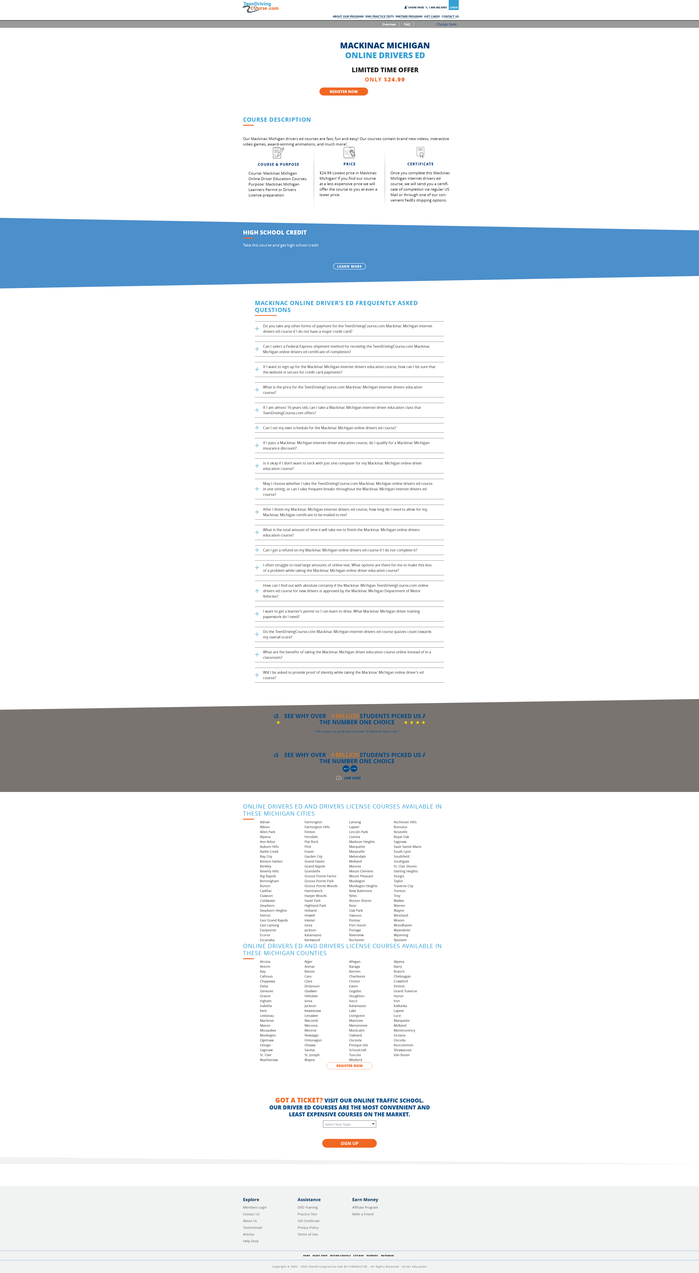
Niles (353, 895)
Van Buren (402, 1055)
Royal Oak (401, 837)
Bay (263, 971)
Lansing (355, 822)
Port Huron (357, 925)
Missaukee (268, 1030)
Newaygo (312, 1035)
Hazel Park (313, 900)
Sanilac (310, 1050)
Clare (308, 981)
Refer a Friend (363, 1214)
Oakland (355, 1035)
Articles (248, 1234)
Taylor (398, 881)
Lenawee (311, 1015)
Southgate (401, 861)
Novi (352, 905)
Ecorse (265, 935)
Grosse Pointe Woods (321, 886)
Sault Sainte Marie (407, 846)
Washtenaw (269, 1060)
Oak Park (356, 910)
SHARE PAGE (416, 7)
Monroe (355, 866)
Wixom (399, 920)
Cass (308, 976)
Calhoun (266, 976)
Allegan (354, 961)
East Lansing (269, 925)
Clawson (266, 895)
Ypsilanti (400, 940)
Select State (320, 1255)
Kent (263, 1010)
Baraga (354, 966)
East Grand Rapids (274, 920)
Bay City (266, 856)
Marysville (357, 851)
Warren (399, 905)
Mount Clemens (361, 871)
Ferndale (311, 837)
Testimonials (252, 1227)
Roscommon (403, 1045)
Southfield (401, 856)
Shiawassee (403, 1050)
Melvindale (357, 856)
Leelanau (267, 1015)
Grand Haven (315, 861)
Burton (265, 886)
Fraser (309, 851)
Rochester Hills (405, 822)
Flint (308, 846)
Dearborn (267, 905)
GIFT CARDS (432, 16)
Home (306, 1255)
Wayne (399, 910)
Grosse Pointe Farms (320, 876)
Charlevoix (357, 976)
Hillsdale (311, 996)
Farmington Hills (317, 827)
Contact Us (251, 1214)
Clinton (354, 981)
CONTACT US (450, 16)
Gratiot (265, 996)
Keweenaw (313, 1010)
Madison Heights (362, 841)
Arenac (310, 966)
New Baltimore (360, 891)
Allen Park (267, 832)
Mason (265, 1025)
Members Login (255, 1207)
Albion (265, 827)
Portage (355, 930)
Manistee (356, 1020)
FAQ (407, 24)
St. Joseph (312, 1055)
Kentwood (312, 940)
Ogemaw (267, 1040)
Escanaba (267, 940)
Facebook (372, 1255)
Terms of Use (308, 1234)
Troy (397, 895)
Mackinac (267, 1020)
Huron (398, 996)
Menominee (358, 1025)
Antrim (265, 966)
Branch (399, 971)
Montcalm (357, 1030)
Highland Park (315, 905)
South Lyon (402, 851)
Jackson (310, 930)
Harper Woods (316, 895)
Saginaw (400, 841)
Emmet (399, 986)
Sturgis (399, 876)
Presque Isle (358, 1045)
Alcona (265, 961)
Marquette (357, 846)
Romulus (400, 827)
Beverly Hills (269, 871)
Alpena (265, 837)
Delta (264, 986)
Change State (447, 24)
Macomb (311, 1020)
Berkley (265, 866)
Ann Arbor (267, 841)
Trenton (400, 891)
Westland (401, 915)
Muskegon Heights (363, 886)
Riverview (356, 935)
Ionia (308, 925)
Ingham (266, 1001)
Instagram (387, 1255)
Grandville (312, 871)
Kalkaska (400, 1006)
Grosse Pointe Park (319, 881)
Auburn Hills (269, 846)
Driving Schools (340, 1255)
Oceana (399, 1035)
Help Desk (250, 1241)
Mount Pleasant (361, 876)
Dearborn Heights (273, 910)
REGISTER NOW (344, 91)
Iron (397, 1001)
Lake (352, 1010)
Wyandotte (402, 930)
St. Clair (266, 1055)
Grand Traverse (405, 991)
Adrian (265, 822)
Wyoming (401, 935)
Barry (398, 966)
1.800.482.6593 (438, 7)
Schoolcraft (357, 1050)
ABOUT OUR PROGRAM (348, 16)
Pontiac (355, 920)
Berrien (354, 971)
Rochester (356, 940)
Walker (399, 900)
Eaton (353, 986)
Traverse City (403, 886)
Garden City (313, 856)
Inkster (310, 920)
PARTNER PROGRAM (409, 16)
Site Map (358, 1255)
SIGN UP (349, 1143)
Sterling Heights (406, 871)
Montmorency (404, 1030)
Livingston (357, 1015)
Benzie (310, 971)
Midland (355, 861)
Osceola (355, 1040)
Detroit (265, 915)
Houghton (356, 996)
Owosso (355, 915)
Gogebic (355, 991)
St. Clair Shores (405, 866)
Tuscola (355, 1055)
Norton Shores (360, 900)
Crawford (401, 981)
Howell (310, 915)
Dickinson (312, 986)
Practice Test (307, 1214)
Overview (389, 24)
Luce (397, 1015)
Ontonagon (313, 1040)
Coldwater (267, 900)
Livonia (354, 837)
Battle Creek (269, 851)
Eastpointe (268, 930)
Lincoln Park (358, 832)
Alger (308, 961)
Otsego (265, 1045)
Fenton (310, 832)
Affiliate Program (365, 1207)
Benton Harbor (271, 861)
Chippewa (267, 981)
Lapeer (354, 827)
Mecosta (311, 1025)
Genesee (266, 991)
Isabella (266, 1006)
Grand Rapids (315, 866)
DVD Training (308, 1207)
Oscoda (399, 1040)
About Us (250, 1221)
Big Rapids (268, 876)
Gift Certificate (308, 1221)
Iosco (353, 1001)
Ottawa (310, 1045)
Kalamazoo (313, 935)
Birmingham (269, 881)
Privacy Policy (308, 1227)
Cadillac (266, 891)
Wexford (355, 1060)
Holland (311, 910)
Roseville (400, 832)
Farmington (313, 822)
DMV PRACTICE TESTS (379, 16)
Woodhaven (403, 925)
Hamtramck (313, 891)
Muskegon (357, 881)
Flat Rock (311, 841)
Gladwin (311, 991)
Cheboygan (402, 976)
